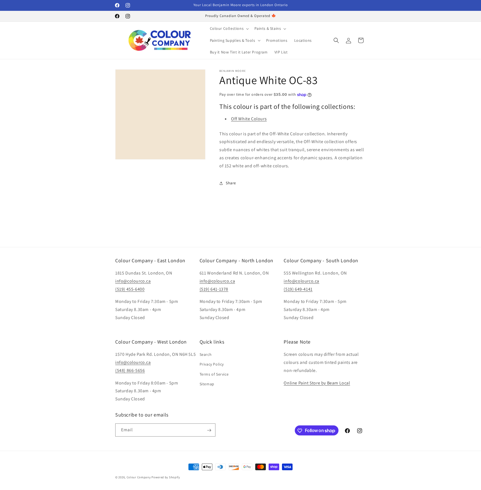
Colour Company (139, 477)
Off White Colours (249, 119)
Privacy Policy (212, 364)
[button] (229, 28)
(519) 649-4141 (298, 289)
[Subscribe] (209, 430)
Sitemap (207, 383)
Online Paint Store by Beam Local (317, 383)
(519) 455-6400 (129, 289)
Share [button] (231, 182)
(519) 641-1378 (214, 289)
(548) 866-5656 (130, 370)
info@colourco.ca (133, 281)
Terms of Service (214, 374)
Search (206, 354)
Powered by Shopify (165, 477)
